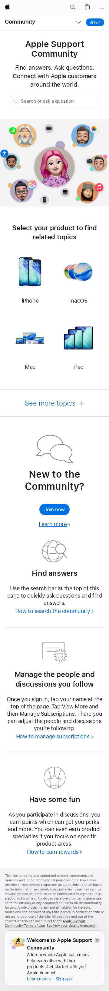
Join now (54, 509)
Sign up (62, 978)
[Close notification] (96, 940)
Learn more (55, 524)
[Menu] (101, 7)
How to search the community (52, 611)
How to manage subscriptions (52, 736)
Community (20, 21)
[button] (72, 7)
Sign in (95, 22)
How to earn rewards (52, 852)
